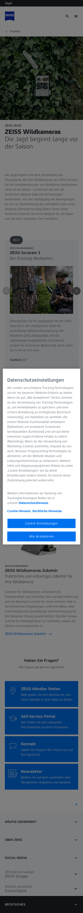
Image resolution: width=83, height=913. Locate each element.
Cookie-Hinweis (19, 511)
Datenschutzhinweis (33, 503)
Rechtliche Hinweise (47, 511)
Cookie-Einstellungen (41, 523)
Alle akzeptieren (41, 536)
